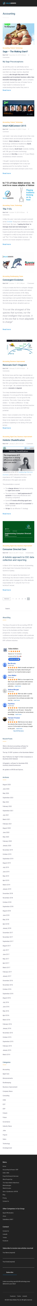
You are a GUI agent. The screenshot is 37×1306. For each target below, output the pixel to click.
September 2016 (8, 994)
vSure (4, 1216)
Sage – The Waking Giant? (15, 51)
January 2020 (7, 845)
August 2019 (7, 863)
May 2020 (6, 837)
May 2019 (6, 876)
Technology (19, 48)
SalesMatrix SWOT (8, 1219)
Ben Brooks (12, 663)
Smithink (9, 222)
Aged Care (13, 436)
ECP (4, 1104)
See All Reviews (18, 731)
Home (4, 1166)
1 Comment (30, 283)
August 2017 (7, 946)
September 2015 (8, 1041)
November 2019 (8, 850)
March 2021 (6, 819)
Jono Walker (12, 675)
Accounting (6, 48)
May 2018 (6, 919)
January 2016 (7, 1028)
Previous (6, 598)
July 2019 (6, 867)
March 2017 (6, 967)
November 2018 (8, 898)
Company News (8, 1091)
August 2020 (7, 828)
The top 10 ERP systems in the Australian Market (18, 752)
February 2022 (7, 806)
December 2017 (8, 932)
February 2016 (7, 1024)
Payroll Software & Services (10, 1176)
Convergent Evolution (13, 280)
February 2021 (7, 824)
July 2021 (6, 815)
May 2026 (6, 793)
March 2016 (6, 1020)
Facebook (5, 1240)
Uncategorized (7, 1148)
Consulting (6, 1095)
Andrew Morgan (13, 689)
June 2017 (6, 954)
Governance (6, 1122)
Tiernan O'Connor (14, 718)
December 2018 (8, 893)
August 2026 (7, 784)
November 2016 (8, 985)
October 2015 (7, 1037)
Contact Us (6, 1201)
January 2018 (7, 928)
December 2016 (8, 980)
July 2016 (6, 1002)
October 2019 (7, 854)
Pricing (5, 1198)
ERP (4, 1109)
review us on (13, 659)
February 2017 (7, 972)
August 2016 (7, 998)
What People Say (7, 1179)
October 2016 (7, 989)
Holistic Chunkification (14, 440)
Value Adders (13, 649)
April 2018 (6, 924)
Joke (4, 1130)
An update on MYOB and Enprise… (13, 769)
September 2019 (8, 859)
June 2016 (6, 1007)
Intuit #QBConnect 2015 (14, 126)
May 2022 (6, 802)
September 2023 (8, 798)
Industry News (7, 1126)
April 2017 (6, 963)
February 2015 (7, 1046)
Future (12, 205)
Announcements (8, 1078)
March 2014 (6, 1054)
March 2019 (6, 885)
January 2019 (7, 889)
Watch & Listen (7, 1188)
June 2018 (6, 915)
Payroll (5, 1135)
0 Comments (29, 553)
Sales (4, 1139)
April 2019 (6, 880)
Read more (7, 90)
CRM (4, 1100)
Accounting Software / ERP (10, 1169)
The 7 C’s (7, 209)
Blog (4, 1194)
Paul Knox (11, 704)
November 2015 (8, 1033)
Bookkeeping (14, 276)
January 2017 (7, 976)
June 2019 (6, 872)
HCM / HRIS (6, 1173)
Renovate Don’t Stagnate (15, 365)
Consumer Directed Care (14, 549)
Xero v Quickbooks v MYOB (10, 1191)
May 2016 (6, 1011)
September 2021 (8, 811)
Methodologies (7, 1185)
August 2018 (7, 911)
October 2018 (7, 902)
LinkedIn (5, 1234)
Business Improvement (17, 361)
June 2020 (6, 832)
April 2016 (6, 1015)
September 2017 (8, 941)
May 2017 (6, 959)
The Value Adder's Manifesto (11, 1182)
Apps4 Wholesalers (8, 1213)
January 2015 (7, 1050)
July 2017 (6, 950)
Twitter (5, 1237)
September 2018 (8, 906)
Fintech (12, 48)
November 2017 (8, 937)
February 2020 (7, 841)
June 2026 (6, 789)
